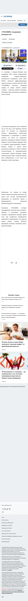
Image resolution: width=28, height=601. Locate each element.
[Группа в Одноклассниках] (5, 509)
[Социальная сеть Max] (20, 68)
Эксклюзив (3, 20)
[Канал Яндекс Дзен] (7, 68)
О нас (3, 517)
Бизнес (4, 39)
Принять (22, 24)
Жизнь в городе (7, 42)
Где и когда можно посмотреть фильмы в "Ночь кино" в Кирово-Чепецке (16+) (13, 299)
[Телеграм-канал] (7, 509)
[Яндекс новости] (20, 65)
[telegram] (16, 263)
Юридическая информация (7, 522)
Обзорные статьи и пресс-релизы (9, 533)
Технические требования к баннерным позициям (12, 536)
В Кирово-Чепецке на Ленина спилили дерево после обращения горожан (12, 307)
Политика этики (5, 520)
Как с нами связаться (6, 530)
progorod (16, 48)
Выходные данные (5, 541)
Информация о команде (7, 525)
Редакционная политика (7, 528)
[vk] (12, 263)
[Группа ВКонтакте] (7, 65)
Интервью (19, 20)
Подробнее (9, 570)
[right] (26, 21)
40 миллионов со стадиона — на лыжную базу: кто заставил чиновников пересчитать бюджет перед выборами (13, 316)
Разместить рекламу (6, 538)
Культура (12, 39)
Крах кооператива (11, 20)
